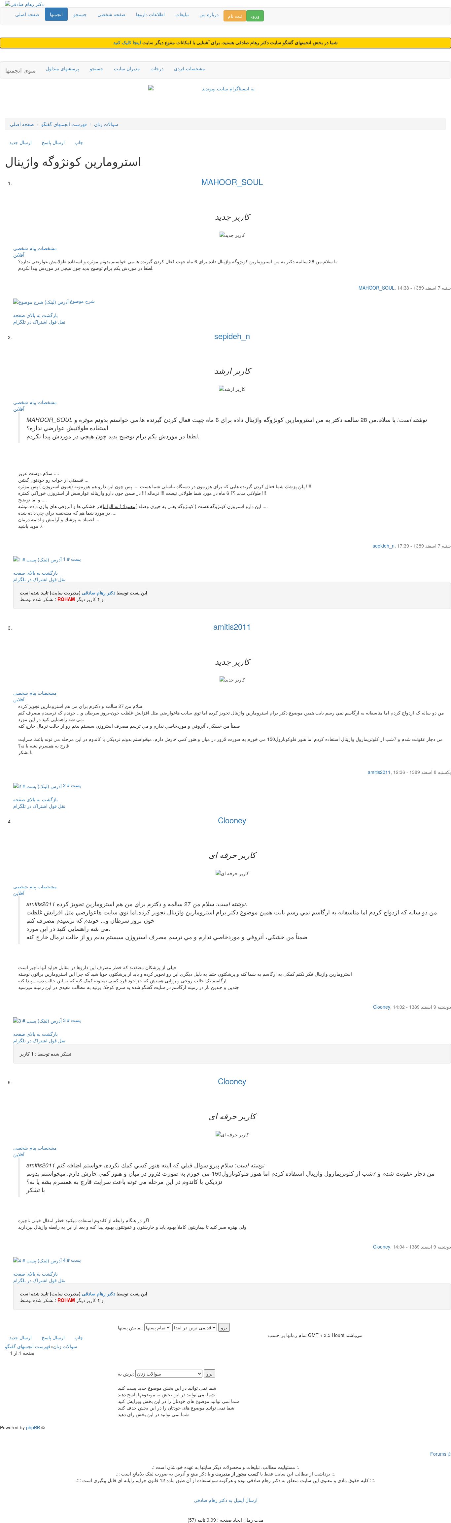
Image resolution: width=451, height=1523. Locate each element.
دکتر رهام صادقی (98, 592)
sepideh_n (232, 335)
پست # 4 (71, 1259)
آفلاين (18, 254)
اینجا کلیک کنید (127, 42)
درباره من (209, 14)
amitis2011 (232, 626)
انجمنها (56, 14)
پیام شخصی (24, 248)
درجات (157, 68)
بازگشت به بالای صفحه (35, 315)
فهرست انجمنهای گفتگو (64, 124)
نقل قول (57, 321)
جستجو (80, 14)
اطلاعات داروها (150, 14)
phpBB (33, 1427)
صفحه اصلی (27, 14)
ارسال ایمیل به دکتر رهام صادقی (226, 1500)
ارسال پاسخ (53, 142)
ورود (255, 16)
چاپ (79, 142)
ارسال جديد (20, 142)
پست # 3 (71, 1020)
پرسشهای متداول (62, 68)
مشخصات (47, 248)
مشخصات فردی (189, 68)
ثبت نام (235, 16)
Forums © (440, 1453)
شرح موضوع (82, 301)
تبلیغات (182, 14)
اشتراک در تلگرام (30, 321)
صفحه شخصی (111, 14)
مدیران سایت (127, 68)
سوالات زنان (106, 124)
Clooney (232, 820)
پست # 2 (71, 785)
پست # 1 (71, 558)
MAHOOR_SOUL (232, 181)
